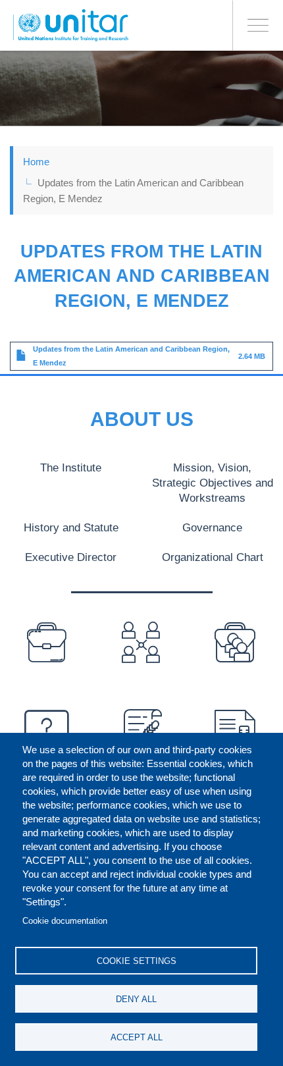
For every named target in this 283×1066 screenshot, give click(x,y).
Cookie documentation (64, 921)
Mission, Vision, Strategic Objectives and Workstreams (212, 483)
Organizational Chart (212, 557)
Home (36, 161)
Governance (212, 527)
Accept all (137, 1037)
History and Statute (71, 527)
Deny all (136, 999)
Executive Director (70, 557)
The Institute (70, 467)
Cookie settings (136, 961)
